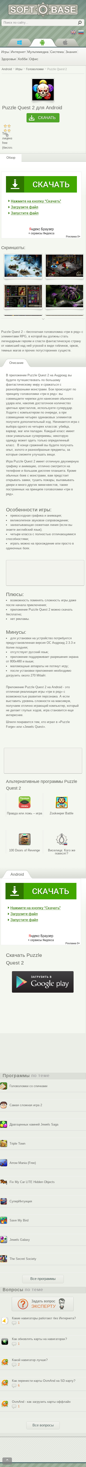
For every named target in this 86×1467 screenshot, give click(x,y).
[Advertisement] (45, 573)
